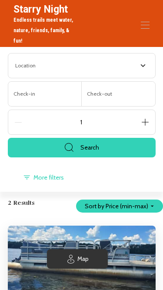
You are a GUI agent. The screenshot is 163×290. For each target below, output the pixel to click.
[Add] (145, 122)
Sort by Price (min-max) (116, 206)
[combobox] (82, 65)
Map (83, 259)
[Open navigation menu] (145, 25)
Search (89, 147)
